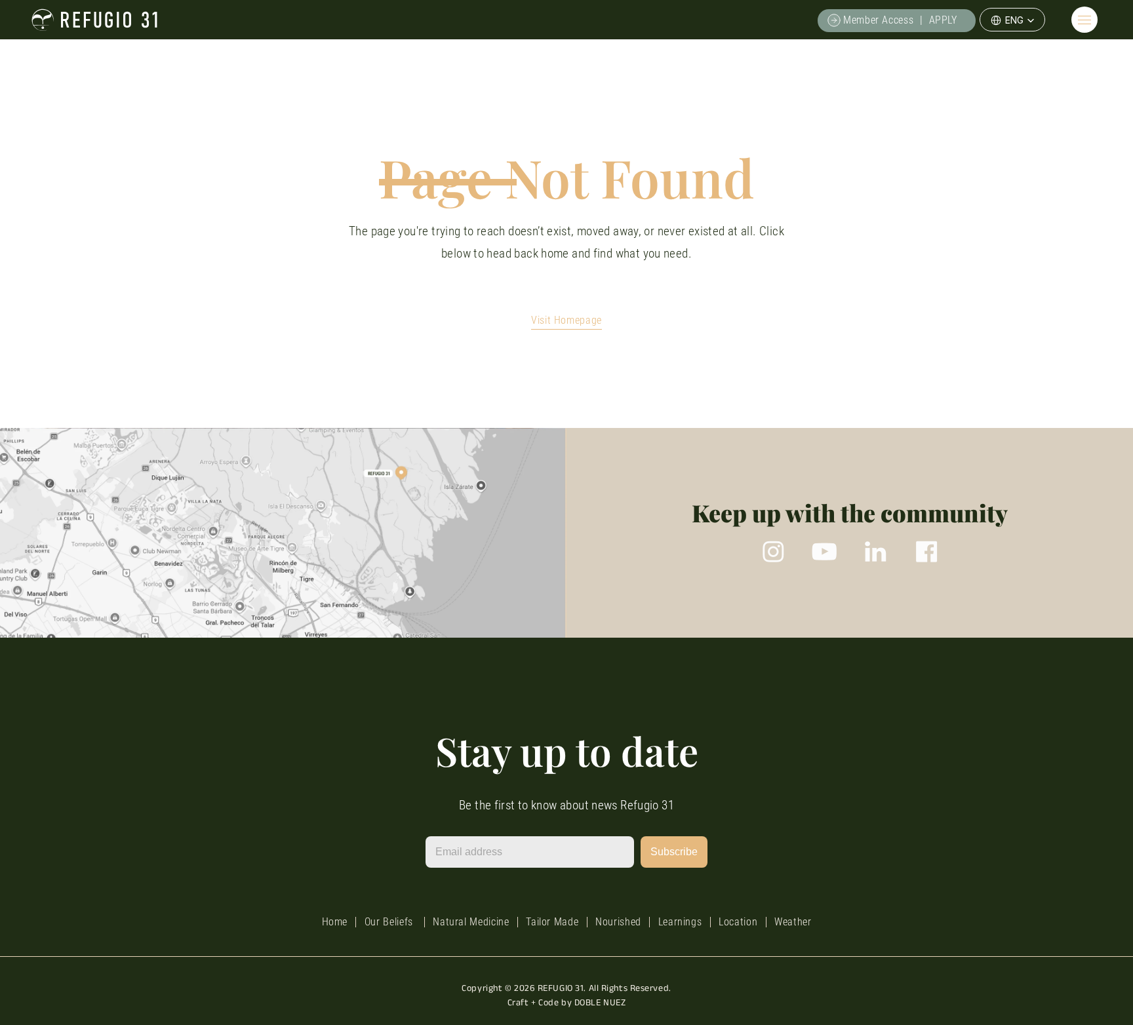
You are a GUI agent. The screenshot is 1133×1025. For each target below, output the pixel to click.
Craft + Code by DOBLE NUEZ (566, 1002)
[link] (895, 20)
